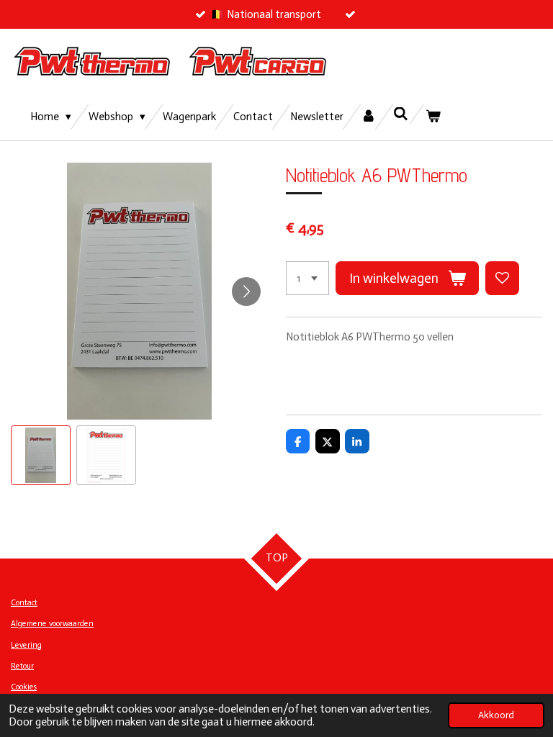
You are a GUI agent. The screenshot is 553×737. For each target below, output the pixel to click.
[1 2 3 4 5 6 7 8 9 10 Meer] (307, 278)
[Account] (368, 117)
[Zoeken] (401, 114)
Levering (26, 645)
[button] (41, 455)
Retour (22, 666)
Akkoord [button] (496, 715)
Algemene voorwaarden (52, 623)
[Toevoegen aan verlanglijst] (502, 278)
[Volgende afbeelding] (246, 291)
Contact (24, 602)
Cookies (24, 687)
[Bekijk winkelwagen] (433, 117)
